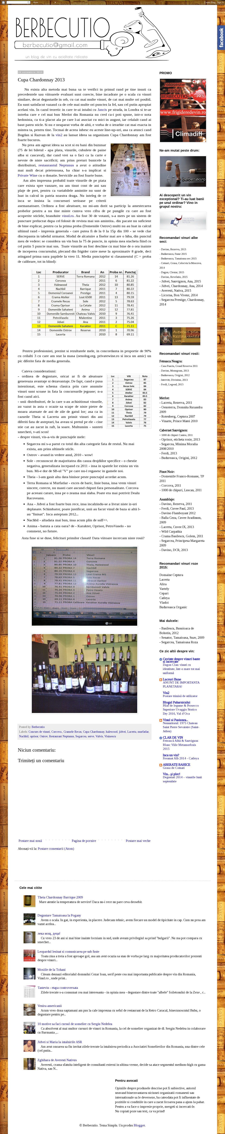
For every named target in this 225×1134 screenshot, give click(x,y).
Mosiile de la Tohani (52, 969)
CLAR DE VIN (173, 737)
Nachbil (23, 736)
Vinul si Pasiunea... (175, 720)
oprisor (34, 736)
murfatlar (143, 731)
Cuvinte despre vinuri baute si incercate (181, 660)
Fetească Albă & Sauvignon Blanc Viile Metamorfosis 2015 (180, 744)
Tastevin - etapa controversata (58, 987)
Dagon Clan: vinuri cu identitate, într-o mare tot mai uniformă (181, 669)
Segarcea (80, 736)
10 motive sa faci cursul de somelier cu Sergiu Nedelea (75, 1024)
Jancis (102, 110)
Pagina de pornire (84, 841)
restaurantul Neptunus (56, 165)
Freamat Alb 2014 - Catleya (181, 758)
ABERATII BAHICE (176, 764)
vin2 (59, 135)
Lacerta (131, 731)
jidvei (122, 731)
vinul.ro (68, 216)
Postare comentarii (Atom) (56, 848)
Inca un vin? (171, 755)
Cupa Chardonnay (93, 731)
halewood (111, 731)
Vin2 (166, 693)
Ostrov (44, 736)
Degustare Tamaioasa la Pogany (59, 915)
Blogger (139, 1125)
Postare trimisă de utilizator (180, 696)
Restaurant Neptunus (61, 736)
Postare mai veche (138, 841)
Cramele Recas (73, 731)
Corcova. (56, 731)
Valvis (99, 736)
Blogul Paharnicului (176, 702)
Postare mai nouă (30, 841)
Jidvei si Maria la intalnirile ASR (60, 1042)
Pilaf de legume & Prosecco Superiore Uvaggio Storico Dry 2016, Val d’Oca (181, 709)
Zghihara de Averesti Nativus (57, 1060)
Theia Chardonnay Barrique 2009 (60, 897)
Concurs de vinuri (39, 731)
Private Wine (27, 175)
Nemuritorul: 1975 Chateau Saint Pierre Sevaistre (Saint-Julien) (181, 727)
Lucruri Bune (172, 679)
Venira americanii (50, 1006)
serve (91, 736)
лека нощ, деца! (49, 933)
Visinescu (110, 736)
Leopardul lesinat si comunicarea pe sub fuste (68, 951)
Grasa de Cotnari (174, 768)
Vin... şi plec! (171, 774)
